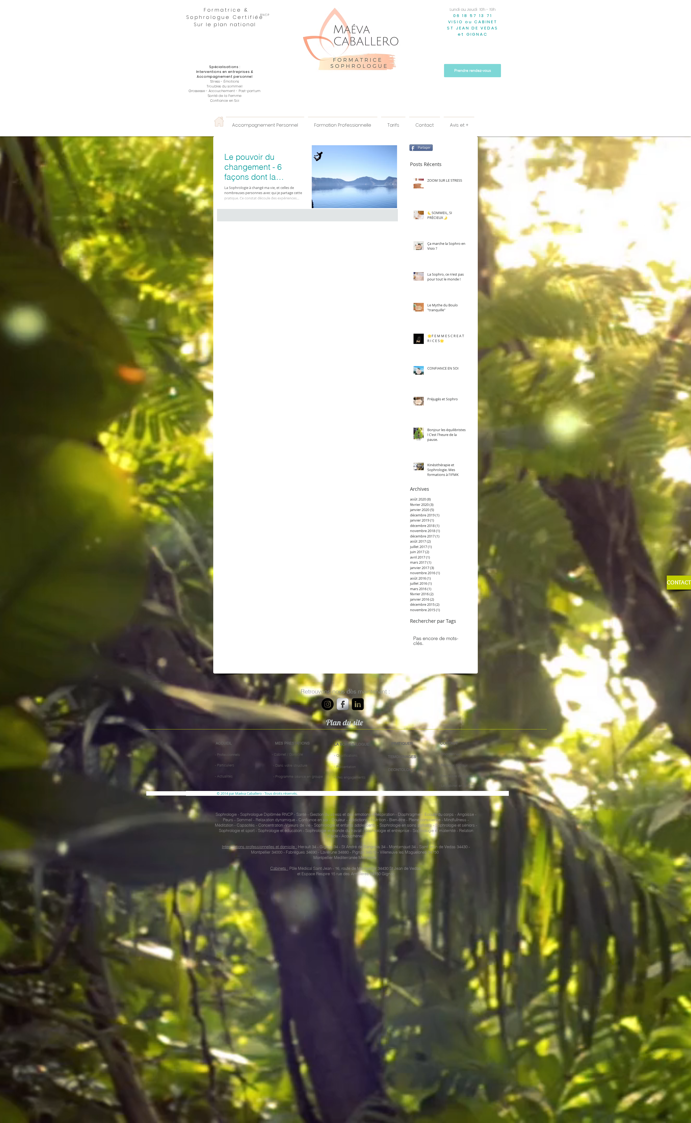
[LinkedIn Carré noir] (358, 704)
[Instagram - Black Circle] (327, 704)
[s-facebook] (343, 704)
